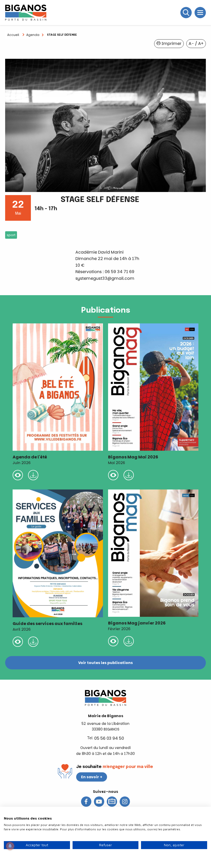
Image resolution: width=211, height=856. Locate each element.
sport (11, 235)
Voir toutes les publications (105, 662)
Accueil (13, 35)
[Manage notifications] (10, 846)
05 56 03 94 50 (109, 738)
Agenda (32, 35)
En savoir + (91, 777)
